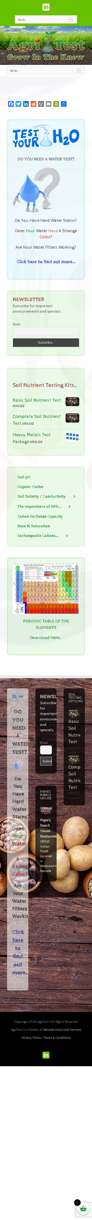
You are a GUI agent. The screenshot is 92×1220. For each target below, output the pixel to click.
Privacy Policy (31, 1038)
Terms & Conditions (57, 1038)
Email (17, 324)
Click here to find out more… (46, 262)
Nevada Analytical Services (62, 1030)
